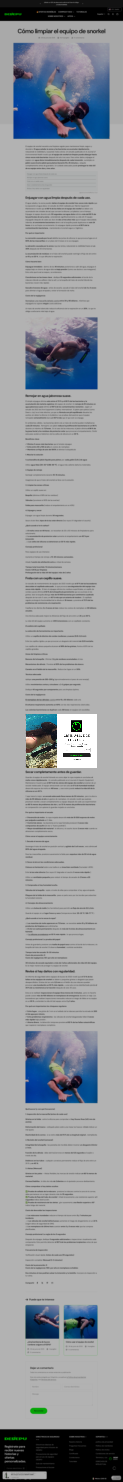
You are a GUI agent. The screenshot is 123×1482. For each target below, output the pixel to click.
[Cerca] (94, 716)
